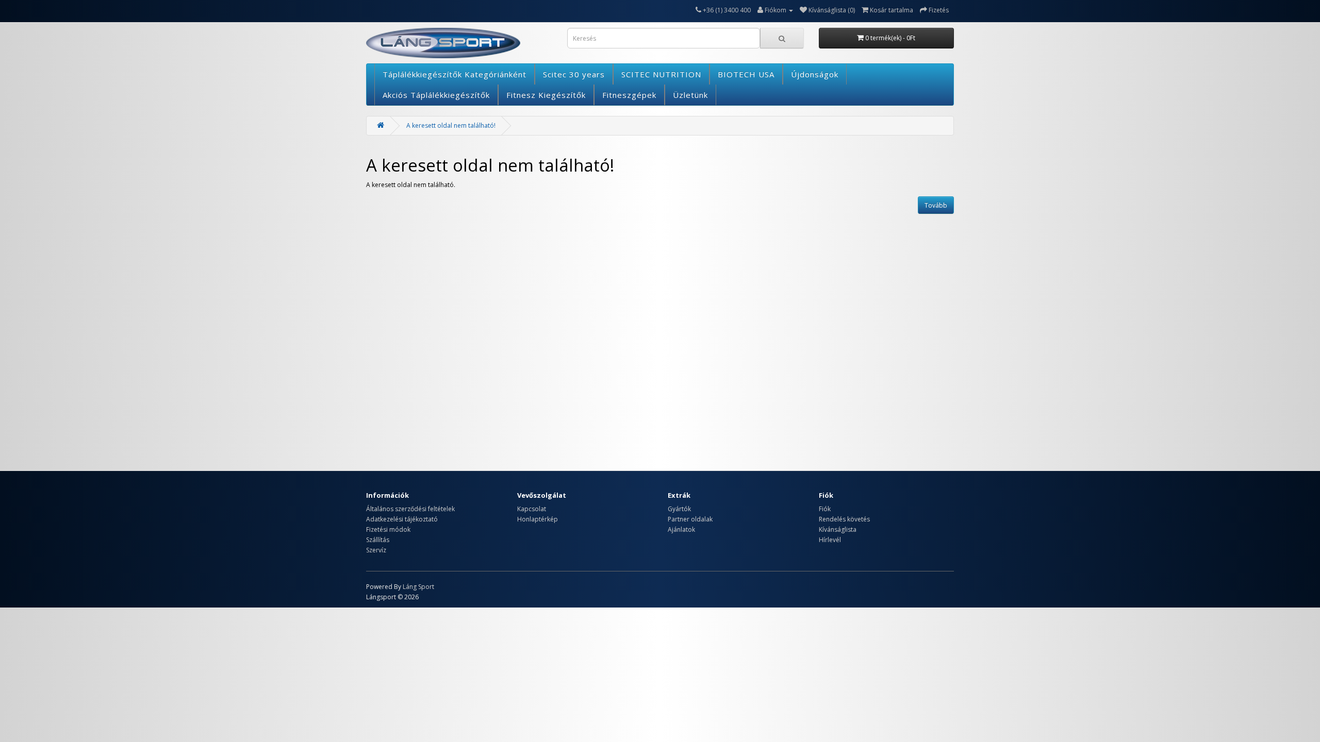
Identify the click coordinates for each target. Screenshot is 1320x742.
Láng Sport (418, 586)
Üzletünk (690, 95)
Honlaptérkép (537, 519)
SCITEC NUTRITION (661, 74)
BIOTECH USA (746, 74)
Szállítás (377, 539)
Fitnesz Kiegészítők (546, 95)
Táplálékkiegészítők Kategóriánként (454, 74)
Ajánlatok (681, 529)
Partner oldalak (690, 519)
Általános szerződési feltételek (410, 508)
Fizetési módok (388, 529)
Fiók (825, 508)
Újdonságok (814, 74)
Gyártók (679, 508)
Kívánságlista (837, 529)
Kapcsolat (531, 508)
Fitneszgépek (629, 95)
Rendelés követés (844, 519)
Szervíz (376, 550)
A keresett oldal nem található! (451, 125)
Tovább (936, 205)
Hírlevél (830, 539)
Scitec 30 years (574, 74)
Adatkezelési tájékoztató (402, 519)
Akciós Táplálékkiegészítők (436, 95)
